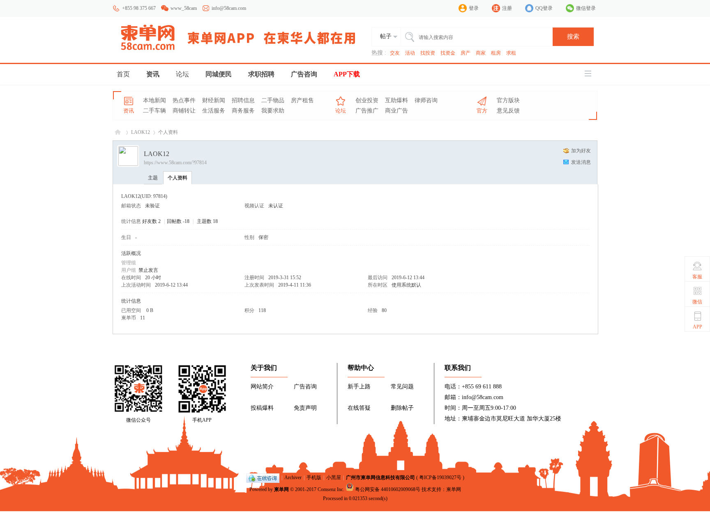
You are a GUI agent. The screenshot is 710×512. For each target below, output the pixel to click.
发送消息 (581, 162)
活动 (410, 53)
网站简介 (262, 386)
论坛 (182, 74)
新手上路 (359, 386)
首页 (123, 74)
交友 (395, 53)
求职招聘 (261, 74)
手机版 (314, 477)
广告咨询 (304, 74)
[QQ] (262, 477)
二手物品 (272, 100)
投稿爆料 (262, 408)
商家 (481, 53)
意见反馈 (508, 111)
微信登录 (586, 8)
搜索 (573, 36)
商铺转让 (184, 111)
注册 (507, 8)
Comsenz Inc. (331, 489)
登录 (474, 8)
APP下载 (347, 74)
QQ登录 (544, 8)
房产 (465, 53)
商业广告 (396, 111)
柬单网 (281, 489)
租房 (496, 53)
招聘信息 (243, 100)
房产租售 (302, 100)
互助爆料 (396, 100)
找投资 (427, 53)
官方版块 (508, 100)
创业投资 (366, 100)
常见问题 (402, 386)
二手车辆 (154, 111)
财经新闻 (213, 100)
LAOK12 (140, 132)
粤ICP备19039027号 (440, 477)
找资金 (447, 53)
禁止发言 (148, 270)
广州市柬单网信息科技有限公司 (380, 477)
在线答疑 (359, 408)
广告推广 (366, 111)
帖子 (386, 36)
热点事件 (184, 100)
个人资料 (177, 178)
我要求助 (272, 111)
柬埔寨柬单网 (118, 132)
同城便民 (218, 74)
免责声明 (305, 408)
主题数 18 (207, 221)
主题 (153, 178)
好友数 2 (151, 221)
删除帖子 (402, 408)
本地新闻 (154, 100)
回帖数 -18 (178, 221)
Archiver (293, 477)
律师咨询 (426, 100)
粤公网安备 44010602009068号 (388, 489)
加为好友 (581, 151)
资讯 (152, 74)
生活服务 (213, 111)
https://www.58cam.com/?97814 (175, 162)
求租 (511, 53)
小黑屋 (333, 477)
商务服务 (243, 111)
